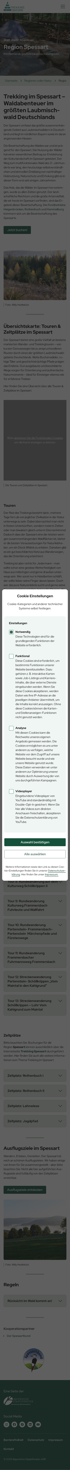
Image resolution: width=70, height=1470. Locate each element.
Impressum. (51, 874)
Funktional (22, 656)
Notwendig (22, 632)
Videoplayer (23, 791)
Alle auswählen (35, 854)
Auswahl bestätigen (35, 842)
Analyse (20, 728)
